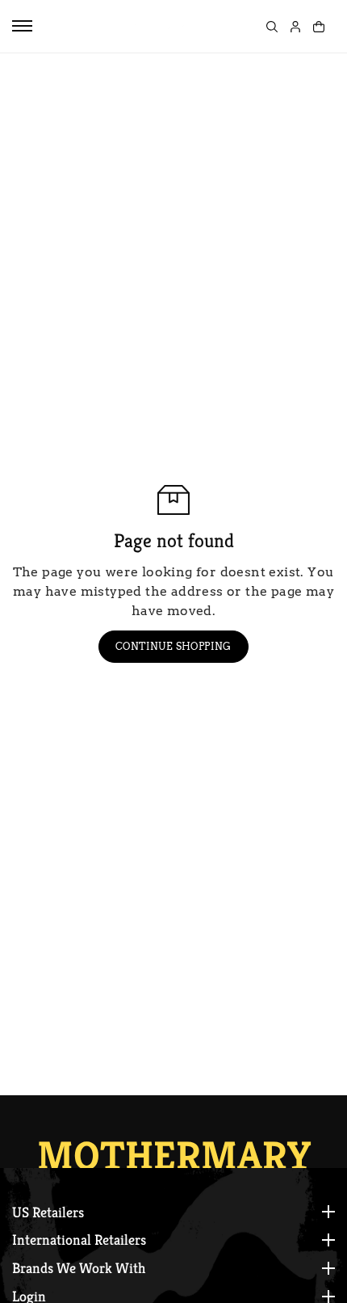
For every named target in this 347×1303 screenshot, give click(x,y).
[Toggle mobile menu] (22, 26)
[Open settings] (272, 26)
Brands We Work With (78, 1268)
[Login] (295, 26)
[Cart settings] (318, 26)
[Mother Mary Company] (158, 26)
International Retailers (79, 1240)
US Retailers (48, 1212)
